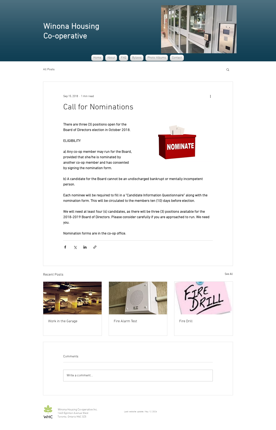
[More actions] (210, 96)
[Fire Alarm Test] (138, 298)
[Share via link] (95, 247)
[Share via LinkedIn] (85, 247)
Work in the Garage (62, 321)
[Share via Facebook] (65, 247)
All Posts (49, 69)
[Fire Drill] (203, 298)
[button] (111, 58)
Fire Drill (186, 321)
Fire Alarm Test (125, 321)
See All (229, 274)
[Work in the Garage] (72, 298)
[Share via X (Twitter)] (75, 247)
